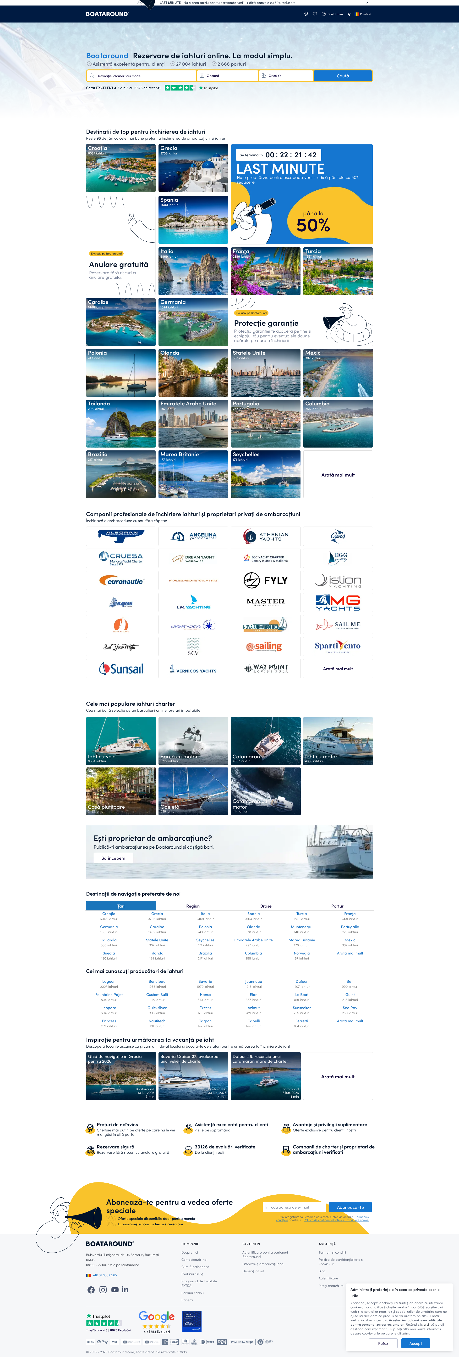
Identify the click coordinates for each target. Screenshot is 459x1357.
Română (365, 14)
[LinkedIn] (125, 1289)
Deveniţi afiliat (253, 1271)
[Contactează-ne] (307, 14)
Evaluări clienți (192, 1274)
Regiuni (193, 906)
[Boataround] (107, 14)
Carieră (187, 1300)
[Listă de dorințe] (315, 14)
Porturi (337, 906)
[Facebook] (91, 1289)
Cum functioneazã (195, 1266)
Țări (121, 906)
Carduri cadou (192, 1292)
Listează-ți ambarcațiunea (263, 1263)
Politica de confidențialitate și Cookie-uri (341, 1261)
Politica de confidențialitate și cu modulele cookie (336, 1220)
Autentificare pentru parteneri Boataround (265, 1254)
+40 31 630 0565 (105, 1275)
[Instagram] (103, 1289)
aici (426, 1324)
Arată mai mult (338, 474)
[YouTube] (115, 1289)
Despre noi (189, 1252)
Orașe (266, 906)
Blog (322, 1271)
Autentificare (328, 1278)
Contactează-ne (194, 1259)
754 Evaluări (160, 1331)
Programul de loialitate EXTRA (199, 1283)
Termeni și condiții (332, 1252)
